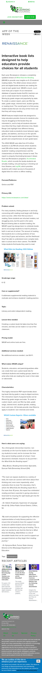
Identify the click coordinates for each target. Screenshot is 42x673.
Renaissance (12, 556)
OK (38, 661)
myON (18, 166)
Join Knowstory (15, 17)
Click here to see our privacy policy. (27, 670)
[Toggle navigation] (4, 22)
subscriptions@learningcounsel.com (9, 627)
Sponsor (24, 633)
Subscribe (30, 17)
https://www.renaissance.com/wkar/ (15, 197)
